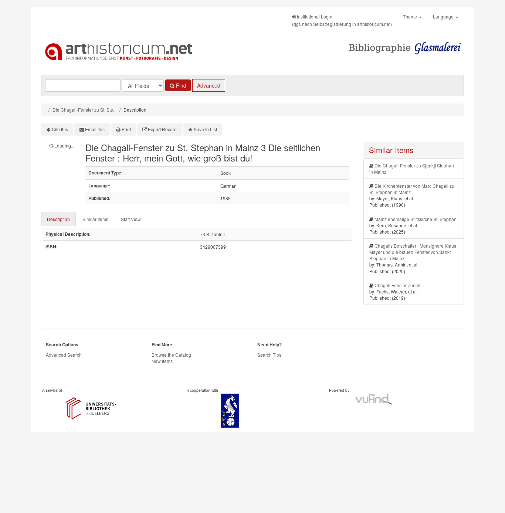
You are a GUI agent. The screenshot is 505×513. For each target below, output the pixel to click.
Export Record (162, 129)
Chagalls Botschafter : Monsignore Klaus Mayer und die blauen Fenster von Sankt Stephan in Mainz (412, 251)
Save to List (205, 129)
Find (180, 85)
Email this (95, 129)
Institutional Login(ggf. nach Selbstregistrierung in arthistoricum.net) (342, 20)
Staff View (131, 219)
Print (126, 129)
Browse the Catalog (171, 354)
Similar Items (95, 219)
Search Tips (269, 354)
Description (58, 219)
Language (444, 16)
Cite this (60, 129)
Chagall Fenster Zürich (397, 285)
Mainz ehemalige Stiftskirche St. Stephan (415, 219)
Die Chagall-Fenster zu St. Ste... (84, 109)
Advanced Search (64, 354)
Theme (410, 16)
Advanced (208, 85)
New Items (162, 361)
